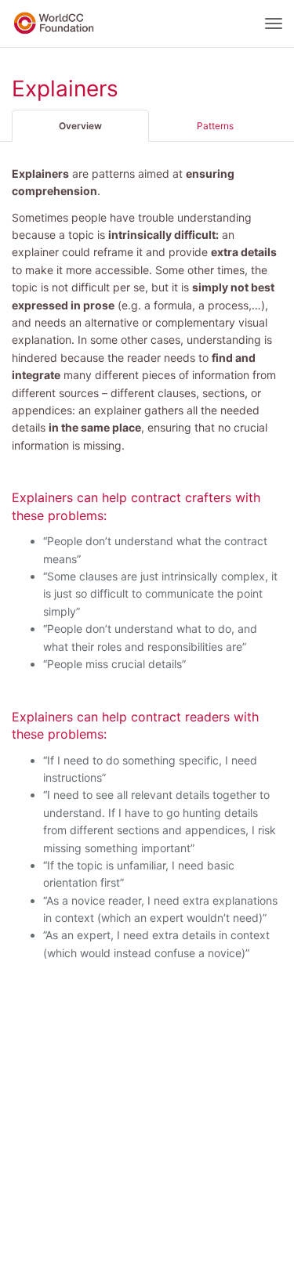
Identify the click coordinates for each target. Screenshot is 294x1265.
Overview (80, 126)
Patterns (215, 126)
